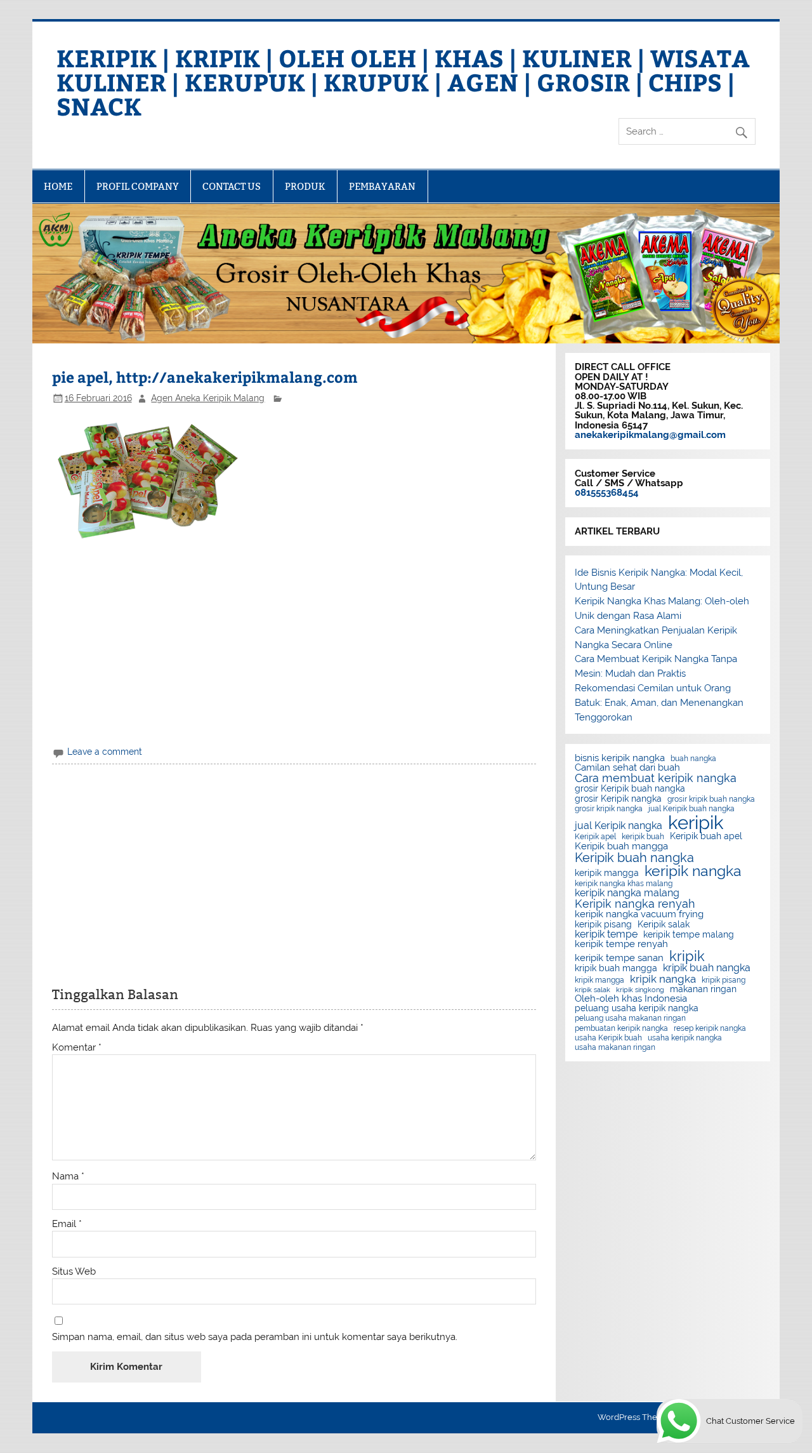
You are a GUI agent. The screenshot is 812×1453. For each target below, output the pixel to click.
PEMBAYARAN (382, 186)
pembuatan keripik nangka (621, 1028)
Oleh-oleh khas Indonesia (631, 999)
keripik (696, 822)
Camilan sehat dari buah (627, 768)
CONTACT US (231, 186)
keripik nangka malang (627, 893)
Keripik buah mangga (621, 846)
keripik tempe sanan (619, 958)
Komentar (77, 1047)
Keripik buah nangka (634, 857)
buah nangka (693, 758)
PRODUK (305, 186)
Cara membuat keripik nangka (656, 778)
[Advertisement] (294, 643)
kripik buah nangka (706, 968)
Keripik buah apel (706, 836)
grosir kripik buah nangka (711, 799)
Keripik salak (664, 924)
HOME (58, 186)
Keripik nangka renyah (635, 904)
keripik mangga (607, 873)
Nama (68, 1176)
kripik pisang (723, 980)
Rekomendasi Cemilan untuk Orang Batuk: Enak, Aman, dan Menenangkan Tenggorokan (659, 702)
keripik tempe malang (688, 935)
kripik (687, 956)
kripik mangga (599, 980)
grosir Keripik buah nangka (630, 789)
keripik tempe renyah (621, 944)
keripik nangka (693, 871)
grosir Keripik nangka (618, 799)
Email (67, 1224)
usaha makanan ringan (615, 1047)
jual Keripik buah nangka (691, 809)
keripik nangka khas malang (623, 883)
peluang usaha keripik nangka (636, 1008)
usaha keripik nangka (685, 1038)
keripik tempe (606, 934)
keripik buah (643, 836)
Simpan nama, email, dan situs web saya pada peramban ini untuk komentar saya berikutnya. (254, 1337)
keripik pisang (603, 924)
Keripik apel (595, 836)
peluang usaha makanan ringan (630, 1018)
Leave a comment (104, 751)
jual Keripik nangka (618, 826)
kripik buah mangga (616, 968)
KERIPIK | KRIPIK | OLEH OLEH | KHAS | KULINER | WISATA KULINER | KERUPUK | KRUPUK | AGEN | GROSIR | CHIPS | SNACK (403, 81)
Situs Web (74, 1272)
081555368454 (607, 492)
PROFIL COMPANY (137, 186)
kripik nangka (663, 979)
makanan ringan (703, 989)
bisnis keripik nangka (620, 758)
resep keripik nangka (710, 1028)
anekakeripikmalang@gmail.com (650, 435)
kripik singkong (640, 989)
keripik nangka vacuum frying (639, 914)
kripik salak (592, 989)
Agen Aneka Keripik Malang (208, 398)
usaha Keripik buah (608, 1038)
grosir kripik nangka (609, 809)
